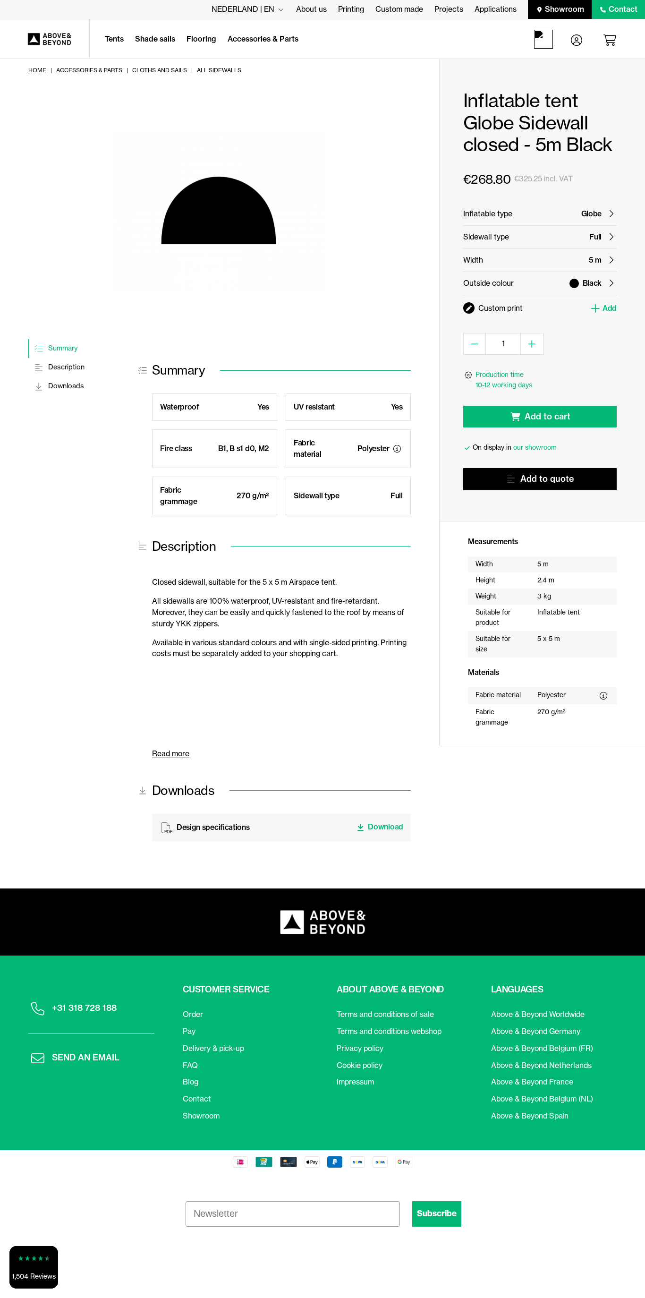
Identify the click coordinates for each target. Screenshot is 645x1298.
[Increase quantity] (532, 344)
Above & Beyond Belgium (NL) (542, 1098)
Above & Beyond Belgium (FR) (542, 1048)
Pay (189, 1031)
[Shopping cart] (611, 39)
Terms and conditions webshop (389, 1031)
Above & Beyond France (532, 1081)
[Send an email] (37, 1058)
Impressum (355, 1081)
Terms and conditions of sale (385, 1014)
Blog (190, 1081)
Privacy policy (360, 1048)
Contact (623, 9)
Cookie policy (359, 1065)
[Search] (545, 39)
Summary (61, 348)
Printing (351, 9)
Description (65, 367)
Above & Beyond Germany (535, 1031)
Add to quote (547, 478)
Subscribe (437, 1213)
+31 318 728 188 (84, 1007)
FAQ (190, 1065)
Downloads (65, 386)
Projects (448, 9)
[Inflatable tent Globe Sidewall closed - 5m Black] (218, 210)
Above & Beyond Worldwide (538, 1014)
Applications (496, 9)
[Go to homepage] (44, 39)
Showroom (564, 9)
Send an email (85, 1057)
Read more (170, 753)
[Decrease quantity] (474, 344)
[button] (33, 1267)
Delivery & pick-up (213, 1048)
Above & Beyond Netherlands (541, 1065)
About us (311, 9)
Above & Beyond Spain (530, 1115)
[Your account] (576, 39)
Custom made (399, 9)
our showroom (535, 447)
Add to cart (547, 416)
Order (193, 1014)
